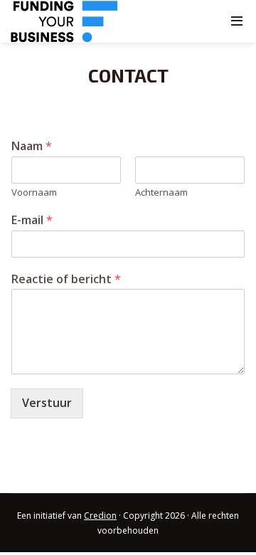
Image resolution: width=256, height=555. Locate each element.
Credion (100, 515)
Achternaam (161, 192)
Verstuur (47, 403)
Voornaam (34, 192)
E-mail (32, 220)
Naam (31, 146)
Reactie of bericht (66, 279)
